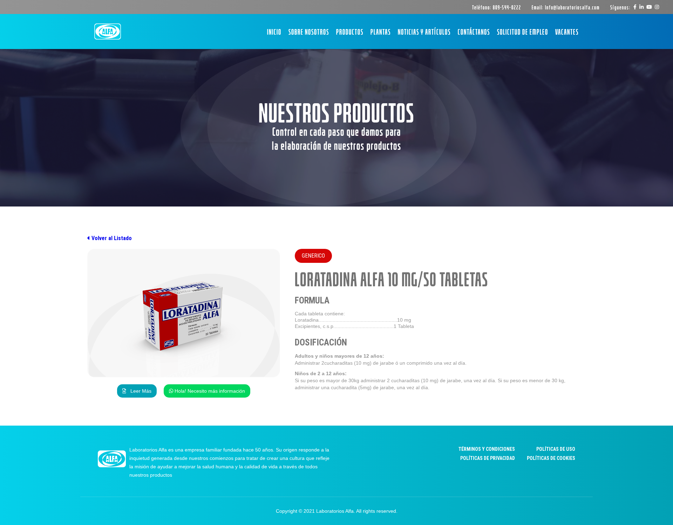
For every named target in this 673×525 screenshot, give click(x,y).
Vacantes (567, 31)
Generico (313, 255)
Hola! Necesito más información (207, 391)
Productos (349, 31)
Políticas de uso (555, 449)
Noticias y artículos (424, 31)
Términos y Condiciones (486, 449)
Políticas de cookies (551, 458)
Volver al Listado (109, 238)
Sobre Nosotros (308, 31)
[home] (107, 31)
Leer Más (136, 391)
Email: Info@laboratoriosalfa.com (566, 7)
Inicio (274, 31)
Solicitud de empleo (522, 31)
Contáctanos (474, 31)
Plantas (381, 31)
